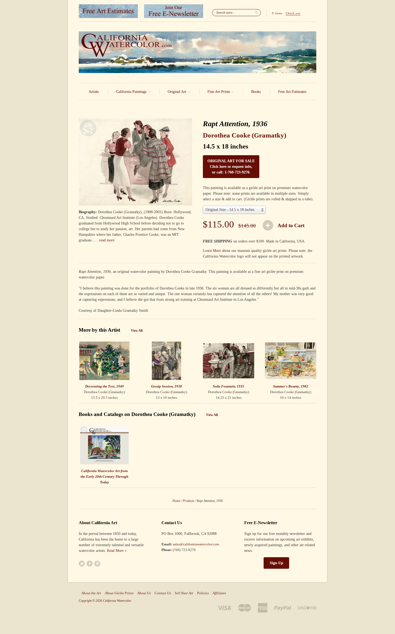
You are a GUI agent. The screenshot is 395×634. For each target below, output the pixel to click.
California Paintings (132, 92)
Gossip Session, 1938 (166, 386)
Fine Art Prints (219, 92)
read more (106, 240)
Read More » (117, 551)
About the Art (91, 593)
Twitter (82, 563)
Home (176, 501)
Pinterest (97, 563)
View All (136, 330)
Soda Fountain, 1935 (228, 386)
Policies (203, 593)
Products (188, 501)
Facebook (90, 563)
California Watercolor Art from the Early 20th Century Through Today (104, 476)
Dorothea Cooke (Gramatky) (244, 135)
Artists (94, 92)
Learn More (212, 251)
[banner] (197, 52)
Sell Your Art (184, 593)
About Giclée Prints (119, 593)
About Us (144, 593)
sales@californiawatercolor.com (196, 544)
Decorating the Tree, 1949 (104, 386)
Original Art (177, 92)
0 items (277, 13)
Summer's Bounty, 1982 (290, 386)
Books (256, 92)
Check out (293, 13)
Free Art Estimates (292, 92)
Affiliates (219, 593)
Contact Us (163, 593)
